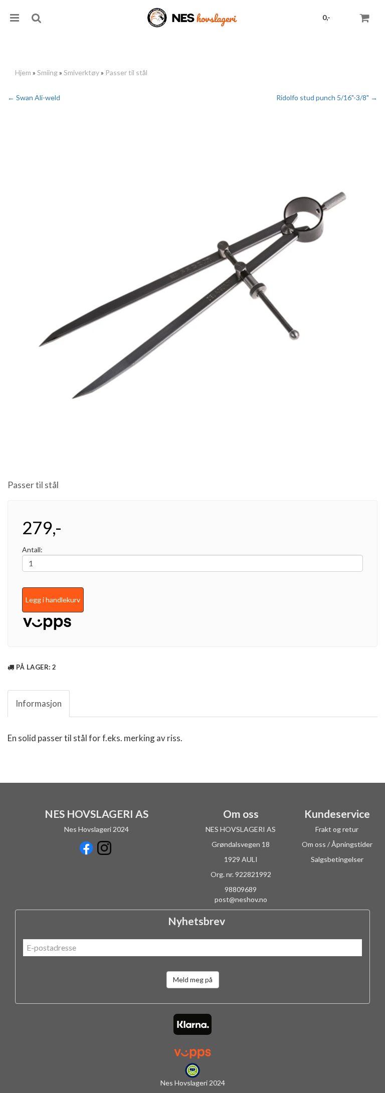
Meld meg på (193, 979)
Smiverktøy (81, 72)
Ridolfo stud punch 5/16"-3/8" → (326, 97)
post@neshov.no (241, 899)
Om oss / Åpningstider (337, 844)
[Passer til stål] (192, 295)
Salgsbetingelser (337, 859)
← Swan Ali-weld (34, 97)
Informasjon (39, 703)
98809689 (241, 889)
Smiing (47, 72)
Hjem (23, 72)
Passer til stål (126, 72)
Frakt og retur (336, 829)
